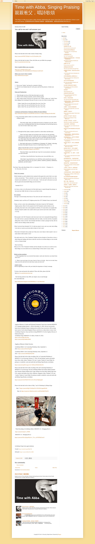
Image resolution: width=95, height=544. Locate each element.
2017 (64, 216)
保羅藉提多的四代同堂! (68, 67)
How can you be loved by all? (70, 48)
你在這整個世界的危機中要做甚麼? (71, 176)
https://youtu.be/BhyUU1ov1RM (26, 452)
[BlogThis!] (27, 458)
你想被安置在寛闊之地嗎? (69, 93)
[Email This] (25, 458)
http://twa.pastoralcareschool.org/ (22, 62)
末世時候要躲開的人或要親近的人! (70, 76)
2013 (64, 223)
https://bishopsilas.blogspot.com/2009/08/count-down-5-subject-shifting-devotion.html (35, 113)
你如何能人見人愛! (67, 46)
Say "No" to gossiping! (68, 56)
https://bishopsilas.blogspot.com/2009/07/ (29, 149)
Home (36, 467)
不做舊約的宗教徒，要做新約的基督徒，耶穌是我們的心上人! (72, 102)
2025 (64, 38)
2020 (64, 211)
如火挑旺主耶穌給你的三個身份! (70, 85)
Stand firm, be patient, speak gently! (71, 122)
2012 (64, 224)
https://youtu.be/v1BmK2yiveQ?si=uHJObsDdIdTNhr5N (35, 391)
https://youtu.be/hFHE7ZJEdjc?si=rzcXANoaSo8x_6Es (28, 56)
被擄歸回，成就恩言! (68, 111)
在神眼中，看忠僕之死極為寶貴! (70, 106)
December (66, 41)
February (66, 201)
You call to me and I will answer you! (71, 99)
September (66, 189)
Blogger (59, 534)
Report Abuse (75, 230)
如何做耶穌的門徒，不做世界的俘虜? (71, 158)
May (65, 196)
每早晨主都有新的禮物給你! (69, 49)
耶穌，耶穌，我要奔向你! (69, 181)
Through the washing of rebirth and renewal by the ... (71, 61)
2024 (64, 39)
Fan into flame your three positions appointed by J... (71, 87)
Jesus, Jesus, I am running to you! (70, 182)
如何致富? (66, 89)
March (65, 200)
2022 (64, 207)
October (65, 44)
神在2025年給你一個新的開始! (22, 474)
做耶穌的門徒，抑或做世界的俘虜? (71, 163)
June (65, 194)
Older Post (55, 467)
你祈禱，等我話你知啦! (68, 97)
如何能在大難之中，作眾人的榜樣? (71, 148)
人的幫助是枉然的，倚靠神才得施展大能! (72, 172)
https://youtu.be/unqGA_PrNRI (22, 431)
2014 (64, 221)
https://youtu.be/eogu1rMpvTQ (25, 449)
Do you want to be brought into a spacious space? (70, 95)
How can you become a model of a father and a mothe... (71, 146)
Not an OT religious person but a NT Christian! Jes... (71, 105)
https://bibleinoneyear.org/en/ (21, 75)
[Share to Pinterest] (31, 458)
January (65, 203)
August (65, 191)
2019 (64, 212)
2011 (64, 226)
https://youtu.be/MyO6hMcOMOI (23, 339)
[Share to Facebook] (30, 458)
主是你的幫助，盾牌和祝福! (69, 124)
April (65, 198)
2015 (64, 219)
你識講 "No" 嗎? (67, 63)
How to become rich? (68, 91)
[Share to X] (28, 458)
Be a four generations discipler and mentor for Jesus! (71, 83)
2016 (64, 218)
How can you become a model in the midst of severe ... (71, 150)
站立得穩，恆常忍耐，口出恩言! (70, 120)
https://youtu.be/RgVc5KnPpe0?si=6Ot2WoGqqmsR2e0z (33, 388)
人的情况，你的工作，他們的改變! (70, 167)
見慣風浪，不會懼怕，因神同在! (70, 184)
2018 (64, 214)
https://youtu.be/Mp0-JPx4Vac (22, 337)
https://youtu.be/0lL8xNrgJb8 (25, 348)
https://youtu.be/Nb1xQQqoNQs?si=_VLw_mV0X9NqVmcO (29, 437)
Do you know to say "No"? (69, 65)
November (66, 43)
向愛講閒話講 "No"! (67, 54)
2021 (64, 209)
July (65, 193)
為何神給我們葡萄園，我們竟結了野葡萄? (30, 521)
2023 (64, 205)
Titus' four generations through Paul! (71, 68)
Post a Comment (20, 465)
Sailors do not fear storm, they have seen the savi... (71, 187)
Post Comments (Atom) (25, 469)
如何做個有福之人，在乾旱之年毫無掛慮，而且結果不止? (71, 138)
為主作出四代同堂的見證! (27, 513)
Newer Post (17, 467)
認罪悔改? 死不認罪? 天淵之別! (70, 115)
